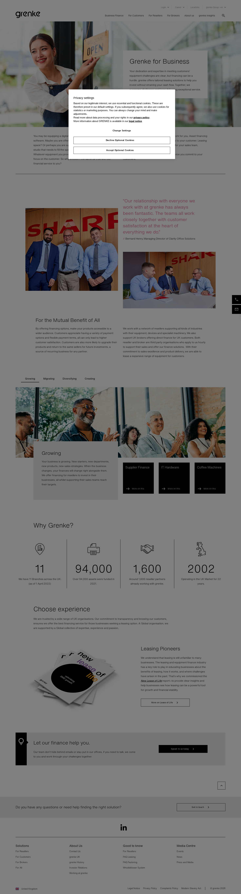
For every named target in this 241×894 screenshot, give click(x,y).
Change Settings (122, 130)
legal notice (135, 121)
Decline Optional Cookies (120, 140)
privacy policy (141, 117)
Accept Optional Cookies (120, 150)
